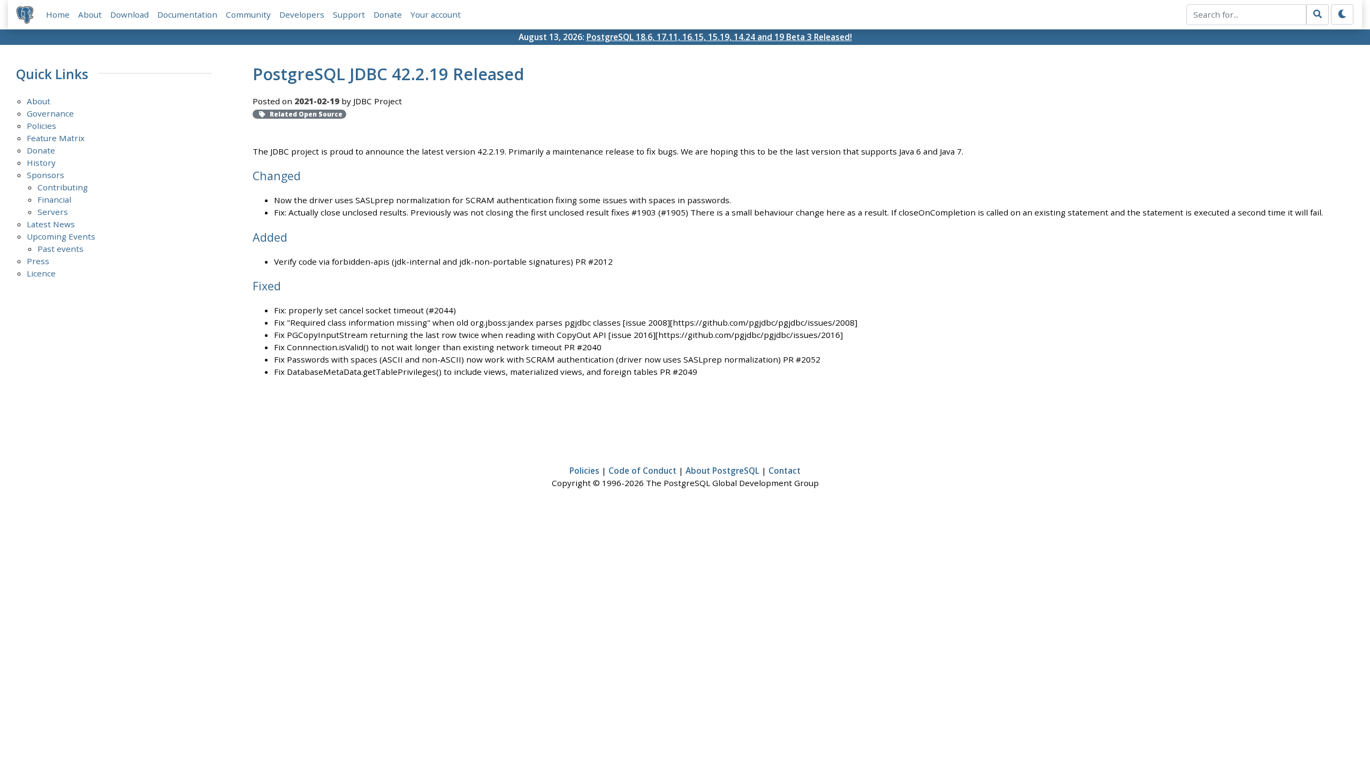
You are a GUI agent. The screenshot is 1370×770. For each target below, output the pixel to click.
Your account (435, 14)
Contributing (62, 187)
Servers (52, 211)
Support (349, 14)
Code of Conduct (642, 470)
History (41, 162)
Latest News (51, 224)
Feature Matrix (56, 138)
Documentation (187, 14)
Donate (388, 14)
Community (248, 14)
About (90, 14)
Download (129, 14)
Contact (784, 470)
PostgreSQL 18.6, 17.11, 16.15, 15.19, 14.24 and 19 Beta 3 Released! (719, 37)
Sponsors (45, 175)
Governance (50, 113)
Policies (41, 125)
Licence (41, 273)
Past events (60, 248)
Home (58, 14)
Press (38, 261)
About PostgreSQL (722, 470)
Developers (301, 14)
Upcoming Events (61, 236)
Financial (54, 199)
